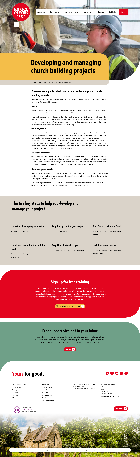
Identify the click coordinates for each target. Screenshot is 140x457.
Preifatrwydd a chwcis (48, 387)
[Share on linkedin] (116, 373)
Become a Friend (17, 387)
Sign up (68, 349)
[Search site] (16, 24)
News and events (71, 12)
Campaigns (54, 12)
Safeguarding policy (47, 395)
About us (41, 12)
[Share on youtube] (121, 373)
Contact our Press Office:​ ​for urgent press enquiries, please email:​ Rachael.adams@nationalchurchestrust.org (84, 386)
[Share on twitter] (107, 373)
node (34, 83)
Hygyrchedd (45, 384)
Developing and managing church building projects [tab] (54, 83)
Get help (112, 12)
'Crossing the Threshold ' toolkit (42, 178)
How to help (88, 12)
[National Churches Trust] (21, 12)
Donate (123, 12)
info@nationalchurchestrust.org (110, 396)
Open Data (45, 398)
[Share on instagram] (126, 373)
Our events (15, 392)
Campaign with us (17, 390)
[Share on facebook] (112, 373)
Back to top (119, 408)
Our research (15, 395)
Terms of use (45, 390)
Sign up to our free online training (68, 306)
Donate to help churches (19, 384)
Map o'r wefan (46, 392)
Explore (101, 12)
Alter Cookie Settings (48, 400)
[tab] (35, 82)
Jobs (13, 398)
